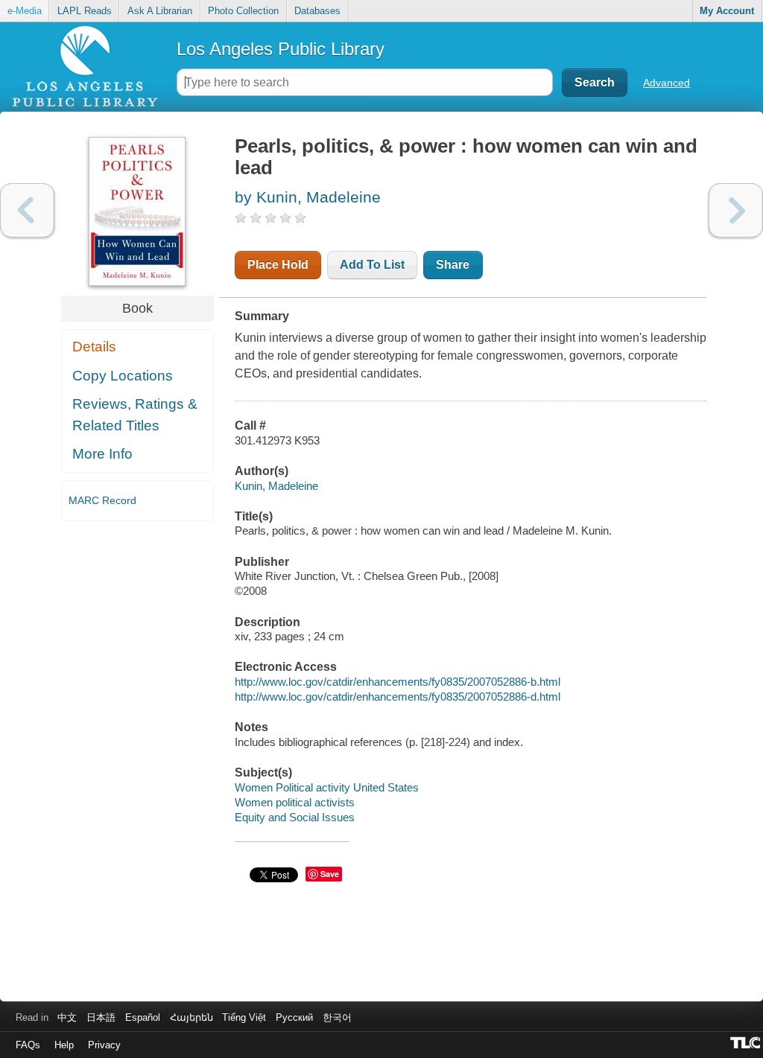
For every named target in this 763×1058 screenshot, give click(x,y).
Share (452, 264)
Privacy (104, 1045)
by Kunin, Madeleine (308, 196)
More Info (102, 454)
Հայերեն (191, 1017)
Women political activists (295, 802)
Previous (27, 210)
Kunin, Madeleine (276, 485)
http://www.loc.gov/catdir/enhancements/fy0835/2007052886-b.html (397, 681)
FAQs (28, 1045)
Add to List (372, 264)
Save (329, 873)
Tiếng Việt (244, 1017)
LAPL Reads (84, 10)
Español (142, 1017)
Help (64, 1045)
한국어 (337, 1017)
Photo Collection (243, 10)
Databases (317, 10)
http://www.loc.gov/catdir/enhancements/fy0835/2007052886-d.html (397, 696)
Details (94, 346)
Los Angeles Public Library (280, 49)
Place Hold (277, 264)
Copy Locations (122, 375)
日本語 (100, 1017)
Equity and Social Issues (295, 817)
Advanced (666, 83)
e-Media (24, 10)
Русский (294, 1017)
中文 (67, 1017)
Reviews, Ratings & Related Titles (134, 414)
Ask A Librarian (159, 10)
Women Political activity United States (327, 787)
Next (736, 210)
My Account (727, 10)
